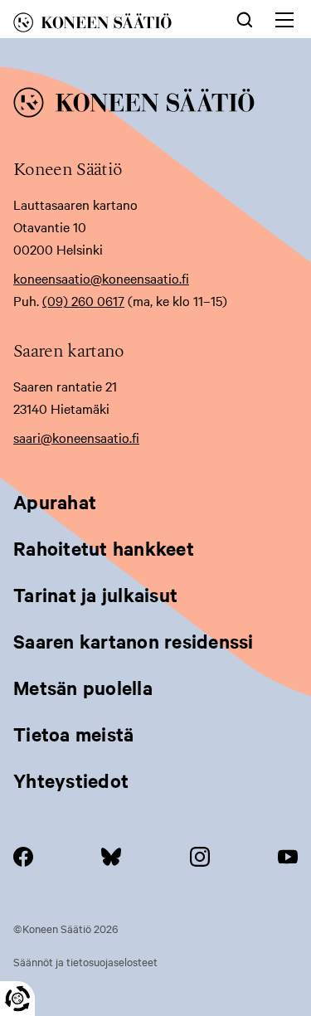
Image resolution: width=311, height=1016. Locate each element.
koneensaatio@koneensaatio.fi (101, 278)
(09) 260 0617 (83, 300)
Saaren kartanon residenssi (133, 641)
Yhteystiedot (71, 780)
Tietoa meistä (73, 734)
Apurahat (54, 501)
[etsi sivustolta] (244, 18)
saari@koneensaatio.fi (76, 437)
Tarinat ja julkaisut (95, 594)
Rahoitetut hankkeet (103, 548)
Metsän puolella (83, 687)
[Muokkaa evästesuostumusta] (17, 998)
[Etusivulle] (107, 25)
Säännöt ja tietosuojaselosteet (85, 961)
